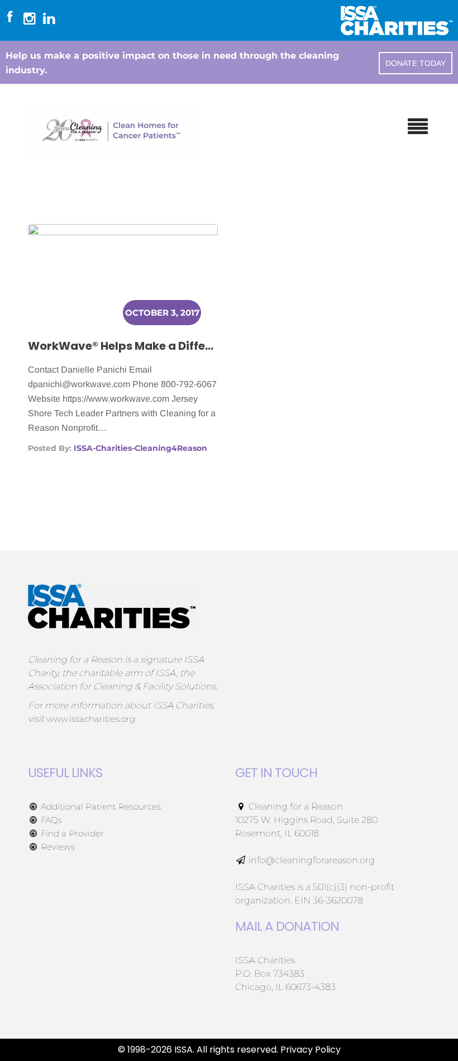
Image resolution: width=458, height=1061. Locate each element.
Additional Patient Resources (100, 806)
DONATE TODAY (415, 63)
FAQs (50, 820)
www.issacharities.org (90, 718)
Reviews (57, 846)
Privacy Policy (310, 1049)
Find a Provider (71, 833)
